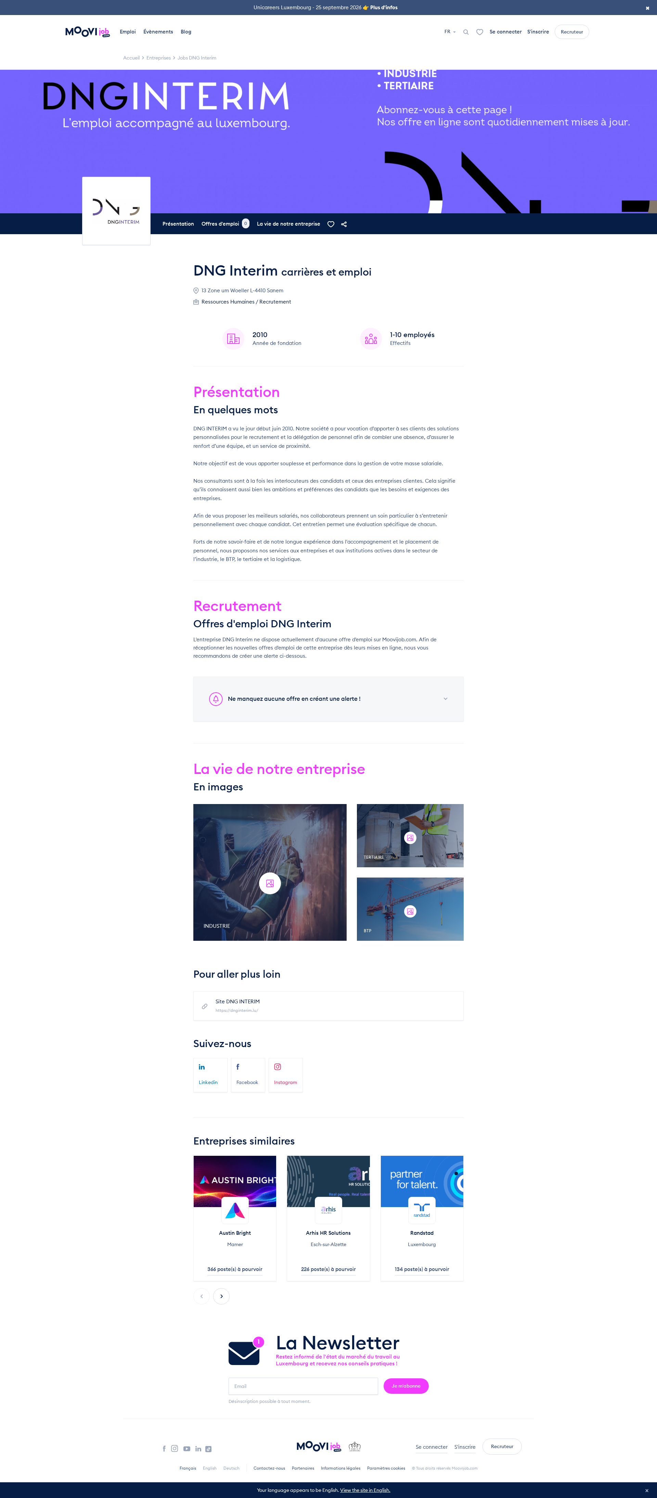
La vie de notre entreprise (288, 223)
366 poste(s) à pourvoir (234, 1269)
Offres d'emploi (224, 223)
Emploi (128, 31)
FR (448, 31)
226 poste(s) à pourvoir (328, 1269)
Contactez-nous (269, 1468)
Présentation (178, 223)
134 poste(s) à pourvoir (422, 1269)
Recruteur (572, 32)
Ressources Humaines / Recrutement (246, 301)
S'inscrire (538, 31)
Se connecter (506, 31)
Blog (186, 31)
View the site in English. (365, 1490)
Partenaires (303, 1468)
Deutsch (231, 1468)
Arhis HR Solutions (328, 1233)
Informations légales (340, 1468)
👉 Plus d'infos (380, 7)
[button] (221, 1296)
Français (188, 1468)
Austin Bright (235, 1233)
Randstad (422, 1233)
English (210, 1468)
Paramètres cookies (386, 1468)
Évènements (158, 31)
